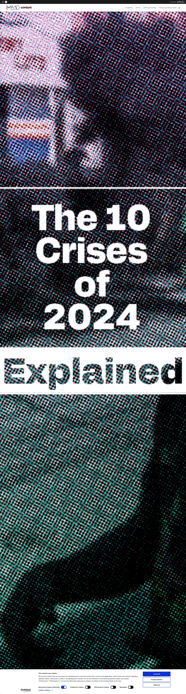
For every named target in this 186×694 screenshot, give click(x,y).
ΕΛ (2, 2)
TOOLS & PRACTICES (168, 8)
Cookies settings (44, 690)
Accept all (156, 674)
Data (138, 8)
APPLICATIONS (150, 8)
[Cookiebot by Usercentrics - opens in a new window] (25, 690)
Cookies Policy (108, 681)
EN (6, 2)
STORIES (129, 8)
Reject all (157, 685)
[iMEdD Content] (19, 9)
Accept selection (156, 679)
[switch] (88, 687)
